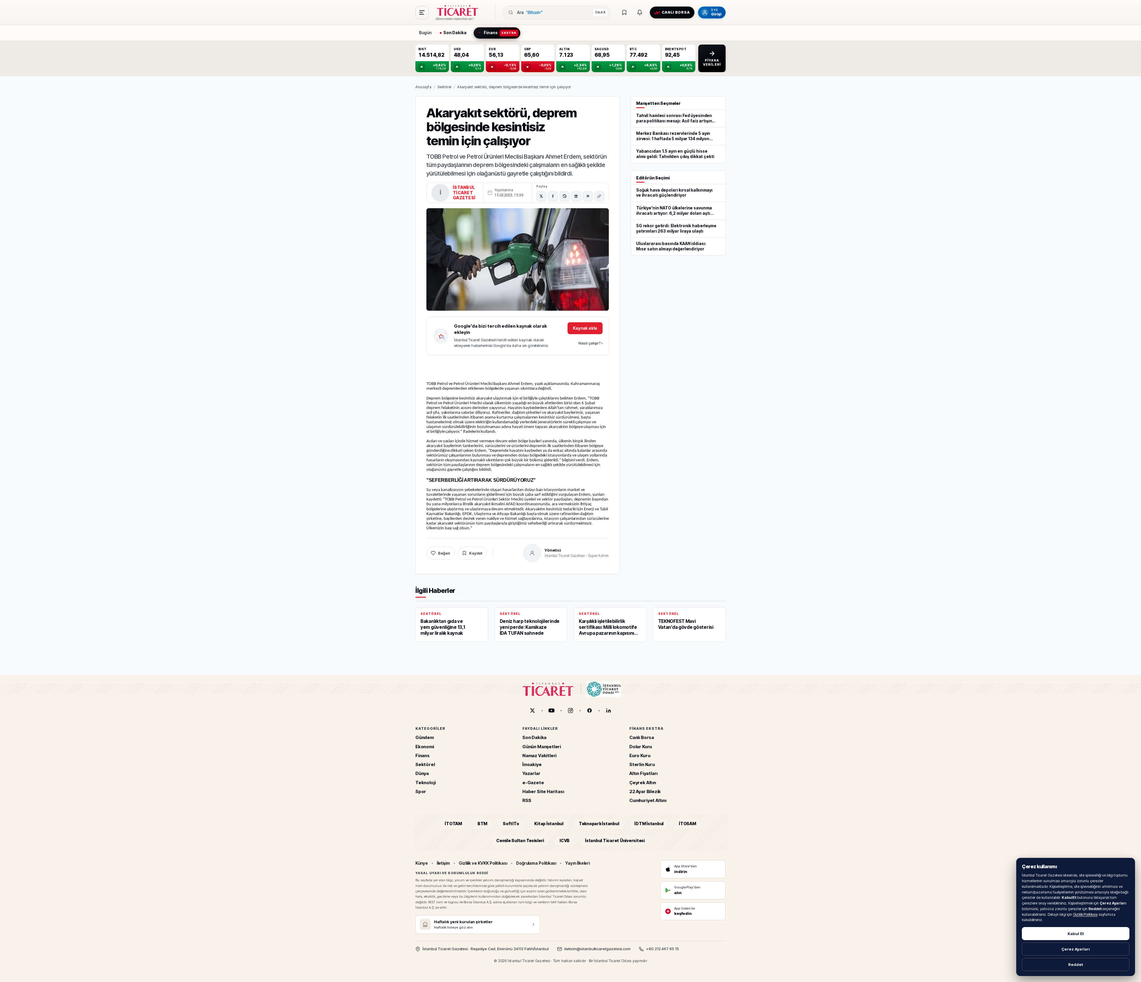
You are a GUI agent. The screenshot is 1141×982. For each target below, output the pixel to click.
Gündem (424, 738)
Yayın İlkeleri (577, 863)
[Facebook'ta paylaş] (553, 196)
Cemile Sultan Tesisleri (520, 840)
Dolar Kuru (640, 746)
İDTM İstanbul (649, 823)
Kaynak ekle (585, 328)
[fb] (589, 710)
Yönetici (553, 550)
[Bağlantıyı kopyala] (599, 196)
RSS (526, 800)
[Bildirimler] (639, 12)
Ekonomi (424, 746)
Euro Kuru (639, 755)
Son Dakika (534, 738)
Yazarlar (531, 773)
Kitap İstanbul (548, 823)
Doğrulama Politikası (536, 863)
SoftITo (511, 823)
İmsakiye (532, 764)
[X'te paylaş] (541, 196)
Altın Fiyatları (643, 773)
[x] (532, 710)
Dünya (422, 773)
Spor (420, 791)
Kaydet (475, 553)
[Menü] (421, 12)
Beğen (444, 553)
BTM (482, 823)
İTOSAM (687, 823)
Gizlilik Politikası (1085, 914)
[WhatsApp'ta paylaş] (565, 196)
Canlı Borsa (641, 738)
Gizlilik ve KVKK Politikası (483, 863)
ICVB (565, 840)
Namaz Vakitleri (539, 755)
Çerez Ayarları (1075, 949)
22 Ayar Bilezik (645, 791)
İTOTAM (453, 823)
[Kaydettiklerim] (624, 12)
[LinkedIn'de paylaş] (576, 196)
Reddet (1075, 964)
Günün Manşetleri (541, 746)
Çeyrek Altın (642, 782)
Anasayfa (423, 87)
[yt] (551, 710)
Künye (421, 863)
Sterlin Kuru (642, 764)
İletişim (443, 863)
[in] (608, 710)
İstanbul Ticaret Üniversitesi (615, 840)
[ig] (570, 710)
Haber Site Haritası (543, 791)
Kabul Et (1076, 933)
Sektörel (444, 87)
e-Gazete (533, 782)
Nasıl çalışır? (591, 343)
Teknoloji (425, 782)
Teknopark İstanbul (599, 823)
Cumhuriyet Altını (647, 800)
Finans (422, 755)
